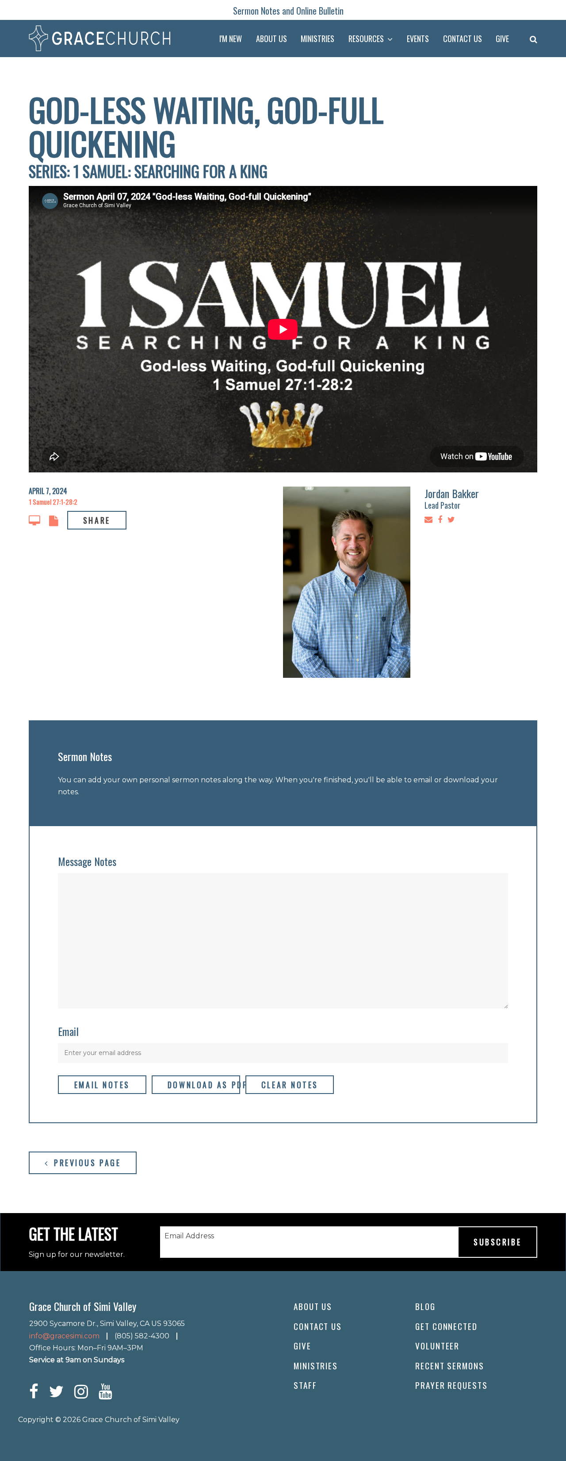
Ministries (316, 1365)
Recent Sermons (449, 1365)
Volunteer (437, 1345)
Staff (305, 1385)
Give (302, 1345)
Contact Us (318, 1326)
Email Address (189, 1236)
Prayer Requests (451, 1385)
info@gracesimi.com (64, 1336)
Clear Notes (289, 1084)
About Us (313, 1306)
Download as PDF (204, 1084)
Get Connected (446, 1326)
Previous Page (85, 1162)
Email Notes (102, 1084)
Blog (425, 1306)
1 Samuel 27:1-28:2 (53, 501)
